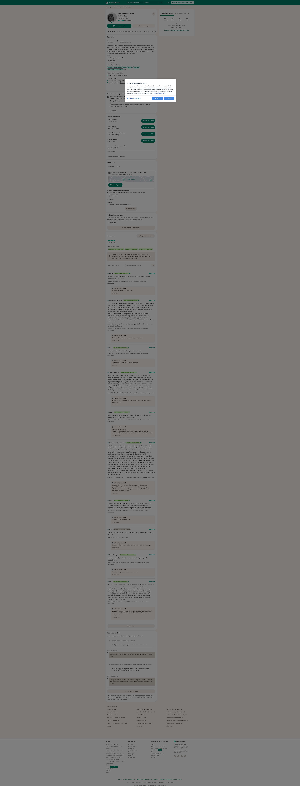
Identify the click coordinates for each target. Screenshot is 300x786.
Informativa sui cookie (159, 93)
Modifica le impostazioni (134, 98)
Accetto (169, 98)
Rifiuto (157, 98)
